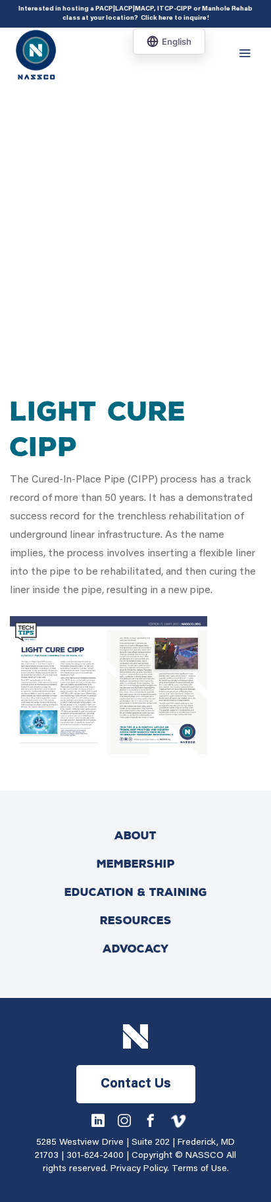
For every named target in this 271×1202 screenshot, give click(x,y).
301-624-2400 (95, 1156)
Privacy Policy (139, 1169)
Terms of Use (199, 1169)
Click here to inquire (174, 18)
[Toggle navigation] (248, 54)
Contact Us (136, 1084)
